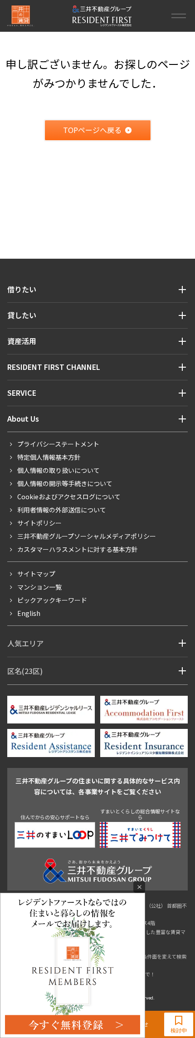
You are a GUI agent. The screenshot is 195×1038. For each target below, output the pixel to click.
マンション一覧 (39, 586)
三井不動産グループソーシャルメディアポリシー (86, 536)
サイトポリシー (39, 522)
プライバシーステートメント (58, 443)
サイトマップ (36, 573)
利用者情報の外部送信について (61, 509)
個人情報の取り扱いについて (58, 470)
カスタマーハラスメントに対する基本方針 (77, 549)
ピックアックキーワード (52, 600)
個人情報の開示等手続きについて (64, 483)
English (28, 613)
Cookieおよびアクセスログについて (69, 496)
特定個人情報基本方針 (49, 457)
